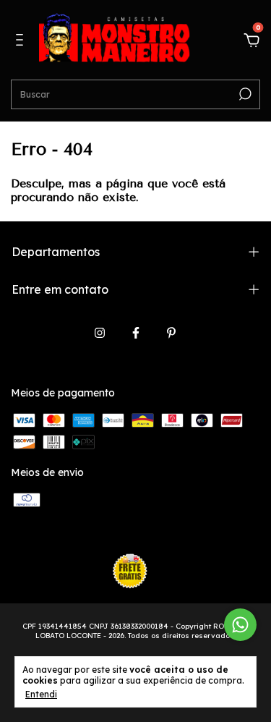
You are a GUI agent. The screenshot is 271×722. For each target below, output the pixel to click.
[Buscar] (244, 94)
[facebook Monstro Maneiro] (136, 333)
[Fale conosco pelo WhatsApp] (240, 624)
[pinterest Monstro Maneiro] (171, 333)
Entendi (41, 694)
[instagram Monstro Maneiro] (100, 333)
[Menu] (22, 42)
